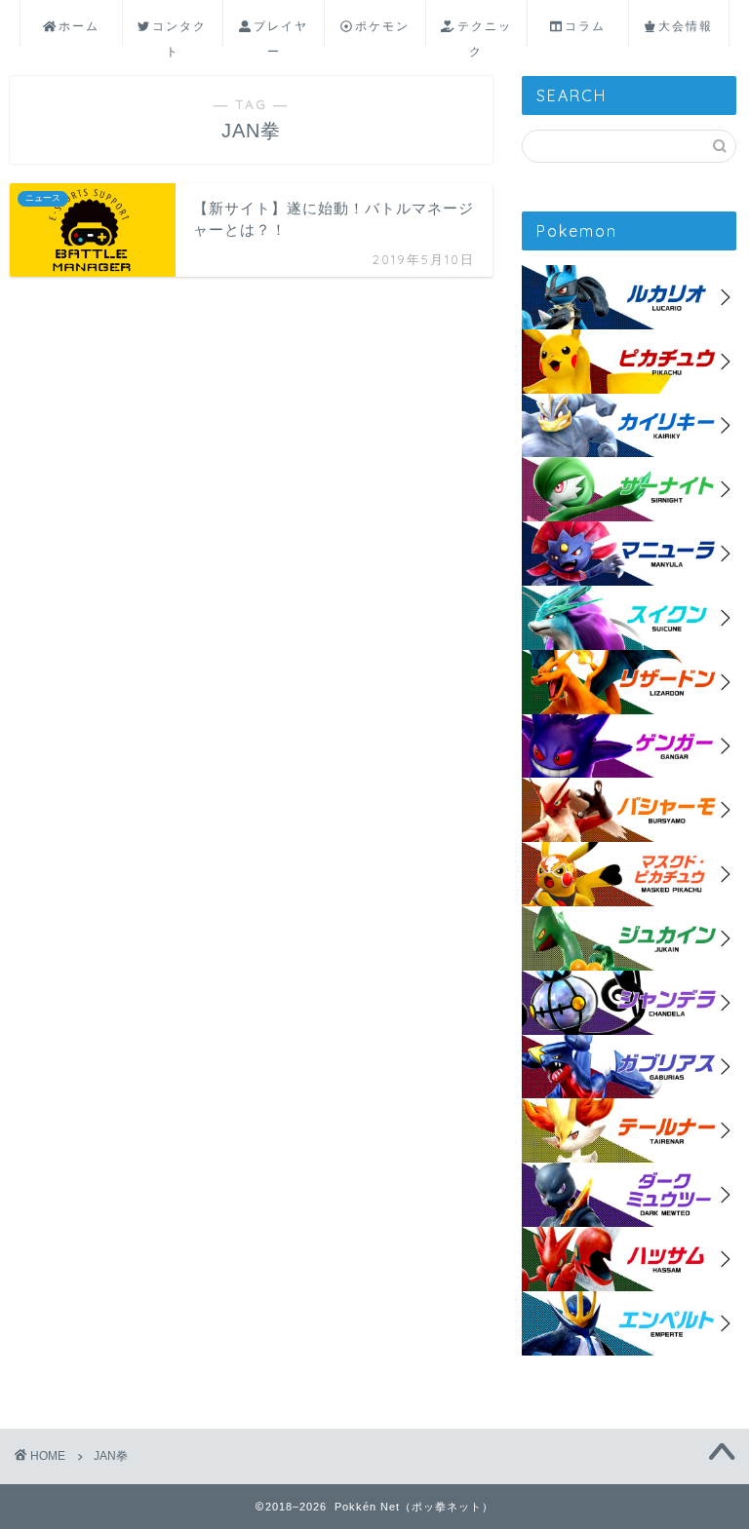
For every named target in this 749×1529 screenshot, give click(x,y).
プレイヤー (281, 33)
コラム (585, 26)
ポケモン (382, 26)
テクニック (484, 33)
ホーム (79, 26)
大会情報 (685, 26)
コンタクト (179, 33)
